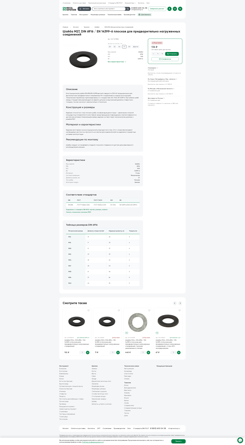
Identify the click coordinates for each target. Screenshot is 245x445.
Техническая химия (114, 15)
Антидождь (128, 371)
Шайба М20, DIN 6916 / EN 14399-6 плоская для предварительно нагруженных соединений (107, 343)
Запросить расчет (157, 9)
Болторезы (63, 371)
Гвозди (94, 379)
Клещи (61, 376)
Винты (94, 373)
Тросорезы (63, 419)
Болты (94, 371)
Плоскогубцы (63, 401)
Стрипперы (63, 411)
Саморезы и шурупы (99, 391)
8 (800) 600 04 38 (139, 8)
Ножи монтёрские (65, 389)
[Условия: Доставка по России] (164, 98)
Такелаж (74, 15)
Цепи (126, 415)
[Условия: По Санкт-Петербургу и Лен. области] (176, 79)
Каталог (76, 27)
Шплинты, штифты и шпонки (101, 404)
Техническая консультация (97, 3)
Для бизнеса (144, 15)
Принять (178, 441)
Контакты (141, 3)
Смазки (126, 379)
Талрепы (127, 410)
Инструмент (83, 15)
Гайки (94, 376)
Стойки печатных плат (100, 394)
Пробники (62, 404)
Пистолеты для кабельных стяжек (71, 399)
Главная (65, 27)
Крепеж (65, 15)
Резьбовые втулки (98, 386)
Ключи (61, 379)
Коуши (126, 398)
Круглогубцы (63, 384)
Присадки (127, 376)
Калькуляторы (129, 3)
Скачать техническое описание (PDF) (78, 212)
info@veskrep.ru (137, 10)
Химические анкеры (99, 399)
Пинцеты (62, 396)
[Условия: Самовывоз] (157, 68)
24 (119, 46)
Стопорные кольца (99, 396)
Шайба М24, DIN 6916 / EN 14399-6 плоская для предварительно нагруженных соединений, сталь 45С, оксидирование (168, 344)
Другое (135, 46)
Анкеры (94, 368)
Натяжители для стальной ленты (71, 386)
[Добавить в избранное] (88, 310)
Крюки (126, 400)
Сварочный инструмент (67, 409)
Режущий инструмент (67, 406)
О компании (66, 3)
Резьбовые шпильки (98, 15)
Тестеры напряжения (67, 414)
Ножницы (62, 391)
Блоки (126, 385)
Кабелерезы (63, 373)
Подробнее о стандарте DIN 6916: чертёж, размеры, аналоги (86, 209)
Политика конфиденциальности (93, 442)
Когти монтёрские (65, 381)
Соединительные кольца (133, 408)
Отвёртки (62, 394)
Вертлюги (127, 390)
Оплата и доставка (79, 3)
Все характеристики (116, 62)
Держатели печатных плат (101, 381)
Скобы (126, 403)
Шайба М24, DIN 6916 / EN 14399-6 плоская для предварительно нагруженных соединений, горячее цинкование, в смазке (137, 344)
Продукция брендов (164, 366)
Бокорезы (62, 368)
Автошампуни (129, 368)
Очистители (128, 373)
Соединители (129, 405)
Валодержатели (130, 388)
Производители (129, 15)
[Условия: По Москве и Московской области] (173, 88)
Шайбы (97, 27)
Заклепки (95, 384)
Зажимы (127, 393)
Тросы (126, 413)
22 (114, 46)
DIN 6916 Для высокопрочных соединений (119, 27)
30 (129, 46)
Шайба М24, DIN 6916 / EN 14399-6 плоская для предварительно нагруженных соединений (77, 343)
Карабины (127, 395)
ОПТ (98, 428)
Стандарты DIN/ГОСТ (115, 3)
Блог (148, 3)
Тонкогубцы (63, 416)
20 (110, 46)
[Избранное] (175, 9)
